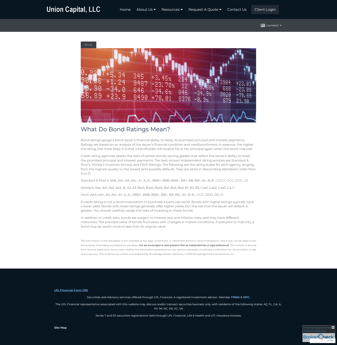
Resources (170, 9)
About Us (145, 9)
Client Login (265, 9)
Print (88, 45)
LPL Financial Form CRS (71, 290)
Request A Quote (203, 9)
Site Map (60, 327)
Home (125, 9)
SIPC (246, 297)
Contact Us (237, 9)
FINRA (235, 297)
